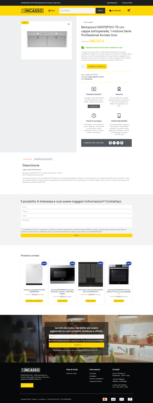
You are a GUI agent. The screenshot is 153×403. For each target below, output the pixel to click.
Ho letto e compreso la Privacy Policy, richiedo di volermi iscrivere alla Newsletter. (77, 340)
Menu (53, 10)
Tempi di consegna (94, 121)
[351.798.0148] (110, 11)
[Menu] (49, 11)
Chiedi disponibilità (119, 121)
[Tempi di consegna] (94, 115)
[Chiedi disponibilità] (119, 115)
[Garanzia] (119, 89)
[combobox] (77, 11)
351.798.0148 (116, 10)
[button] (68, 24)
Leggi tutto (62, 301)
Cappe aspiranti (93, 77)
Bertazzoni (88, 79)
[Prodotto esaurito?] (94, 89)
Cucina (101, 77)
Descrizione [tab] (27, 159)
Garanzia (119, 94)
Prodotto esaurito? (93, 94)
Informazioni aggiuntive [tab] (43, 159)
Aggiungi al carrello (96, 66)
